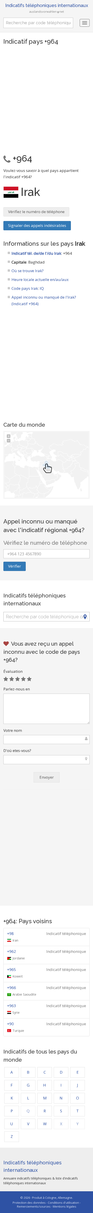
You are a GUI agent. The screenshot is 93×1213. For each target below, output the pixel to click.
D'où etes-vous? (17, 750)
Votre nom (12, 730)
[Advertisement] (46, 98)
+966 (11, 987)
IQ (42, 288)
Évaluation (13, 671)
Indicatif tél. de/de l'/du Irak (36, 253)
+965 (11, 969)
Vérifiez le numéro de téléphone (36, 211)
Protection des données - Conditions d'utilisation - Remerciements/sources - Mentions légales (47, 1204)
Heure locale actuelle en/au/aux (40, 279)
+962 (11, 951)
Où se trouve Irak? (28, 270)
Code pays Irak (25, 288)
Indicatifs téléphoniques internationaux (46, 5)
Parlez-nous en (16, 689)
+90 (10, 1023)
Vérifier (14, 566)
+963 (11, 1005)
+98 (10, 933)
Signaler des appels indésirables (37, 225)
